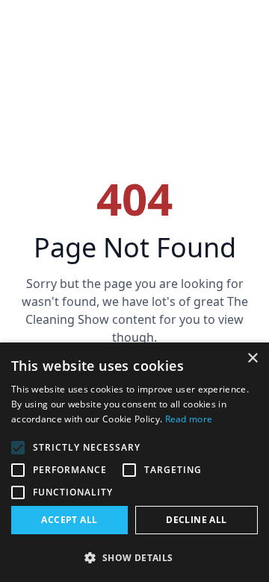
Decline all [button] (196, 519)
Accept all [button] (69, 519)
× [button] (252, 358)
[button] (134, 557)
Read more (189, 419)
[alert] (134, 462)
